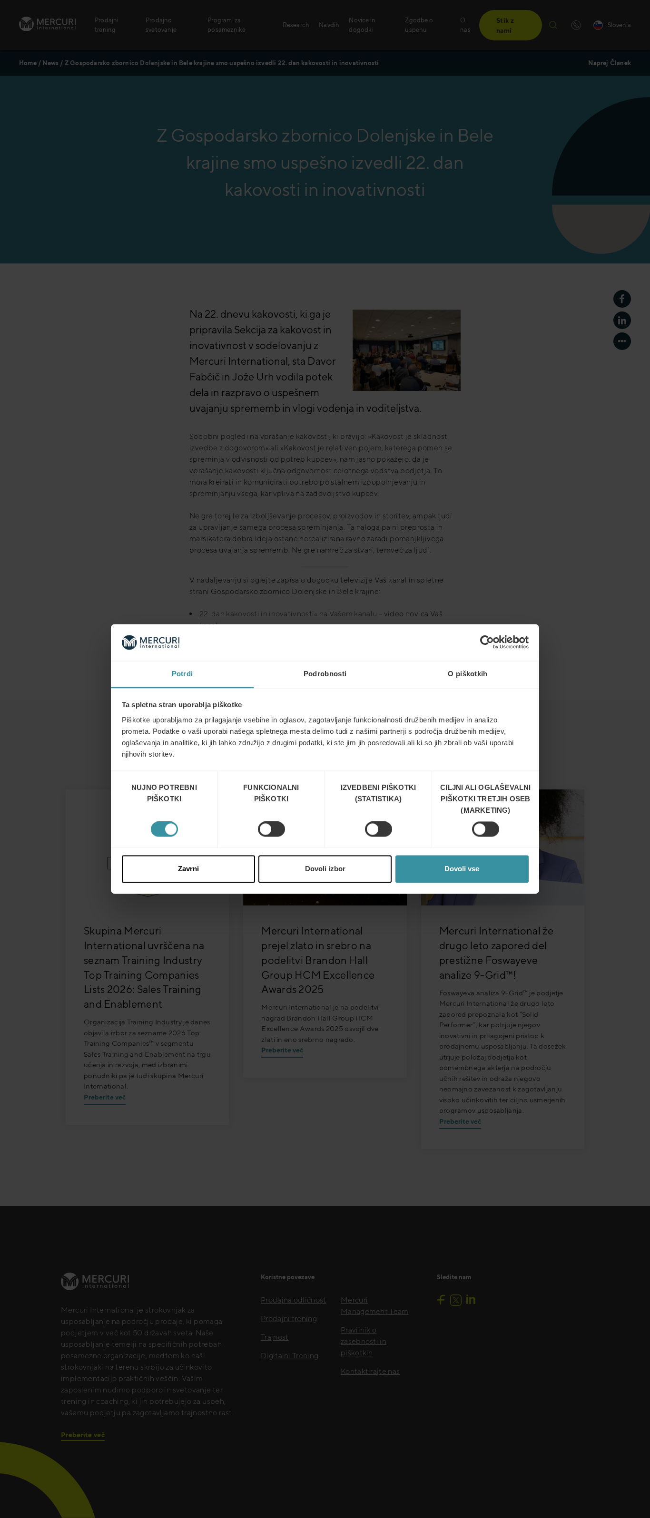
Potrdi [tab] (182, 674)
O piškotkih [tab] (467, 674)
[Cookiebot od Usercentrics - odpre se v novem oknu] (487, 642)
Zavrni (188, 869)
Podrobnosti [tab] (325, 674)
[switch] (271, 829)
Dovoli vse (461, 869)
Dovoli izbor (325, 869)
